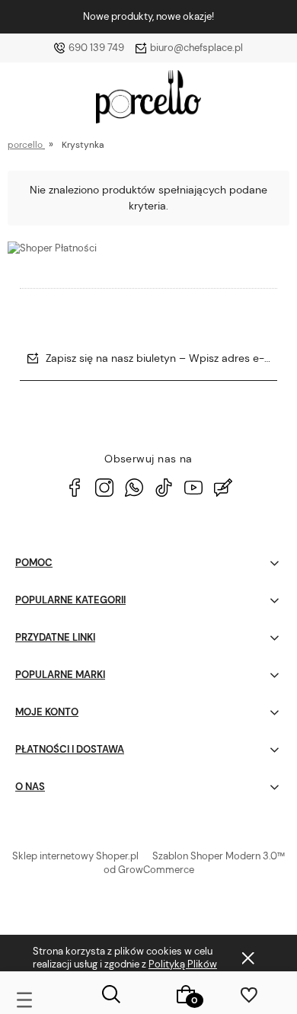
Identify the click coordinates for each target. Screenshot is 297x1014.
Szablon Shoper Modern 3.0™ (218, 855)
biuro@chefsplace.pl (196, 47)
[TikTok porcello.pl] (164, 487)
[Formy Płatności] (52, 247)
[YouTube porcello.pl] (193, 487)
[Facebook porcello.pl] (74, 487)
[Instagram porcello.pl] (104, 487)
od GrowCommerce (149, 869)
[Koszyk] (185, 994)
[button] (37, 996)
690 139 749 (96, 47)
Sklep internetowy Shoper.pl (75, 855)
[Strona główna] (149, 100)
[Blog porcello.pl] (223, 487)
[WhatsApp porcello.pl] (134, 487)
